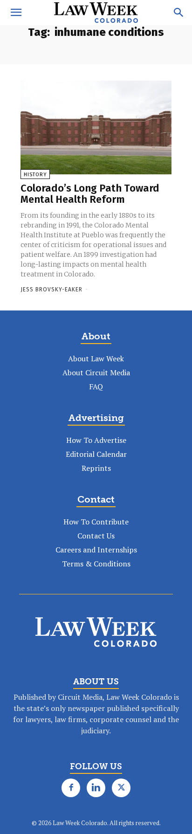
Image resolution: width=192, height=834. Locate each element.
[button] (16, 12)
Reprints (96, 468)
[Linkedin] (96, 788)
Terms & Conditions (96, 563)
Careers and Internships (96, 550)
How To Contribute (96, 522)
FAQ (96, 386)
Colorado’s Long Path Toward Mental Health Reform (90, 194)
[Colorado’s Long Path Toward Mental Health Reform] (96, 127)
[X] (121, 788)
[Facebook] (71, 788)
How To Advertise (96, 440)
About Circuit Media (96, 372)
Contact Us (96, 536)
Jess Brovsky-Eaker (51, 289)
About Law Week (96, 358)
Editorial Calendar (96, 454)
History (35, 175)
